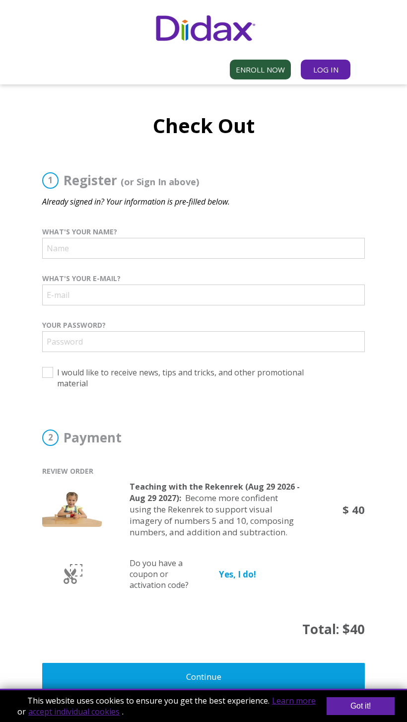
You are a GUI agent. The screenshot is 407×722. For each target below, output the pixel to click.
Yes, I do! (237, 574)
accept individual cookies (74, 711)
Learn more (294, 700)
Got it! (360, 706)
